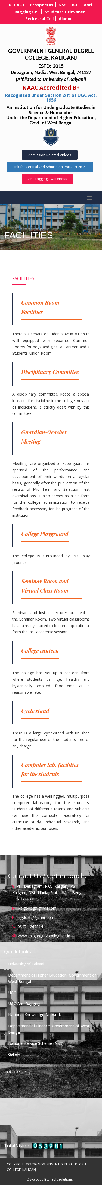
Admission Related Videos (49, 154)
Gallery (14, 1054)
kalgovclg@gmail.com (37, 908)
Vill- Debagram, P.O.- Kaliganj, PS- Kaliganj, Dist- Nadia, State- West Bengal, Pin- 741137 (48, 893)
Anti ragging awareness (47, 178)
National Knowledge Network (34, 1014)
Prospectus (41, 4)
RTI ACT (17, 4)
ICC (75, 4)
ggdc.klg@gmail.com (36, 917)
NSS (62, 4)
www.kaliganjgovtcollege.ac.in (44, 935)
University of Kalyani (26, 963)
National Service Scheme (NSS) (35, 1043)
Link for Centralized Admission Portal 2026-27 (50, 166)
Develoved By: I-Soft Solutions (50, 1179)
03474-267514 (30, 926)
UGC (12, 992)
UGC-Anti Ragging (24, 1003)
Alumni (65, 18)
